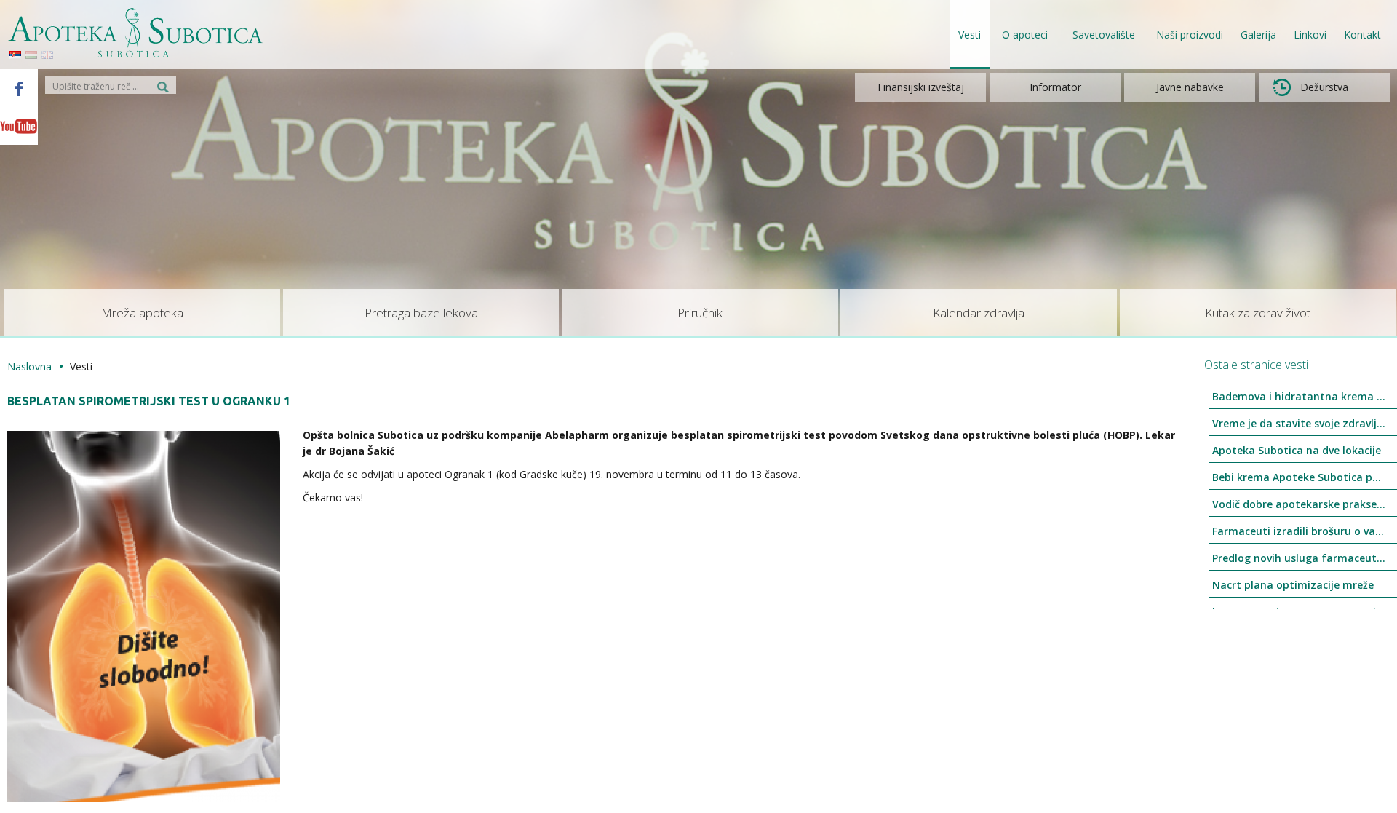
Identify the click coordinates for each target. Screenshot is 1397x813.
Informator (1055, 87)
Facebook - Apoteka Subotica (19, 88)
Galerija (1258, 34)
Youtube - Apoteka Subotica (19, 126)
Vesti (969, 34)
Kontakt (1362, 34)
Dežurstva (1324, 87)
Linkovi (1310, 34)
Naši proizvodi (1189, 34)
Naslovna (29, 366)
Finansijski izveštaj (920, 87)
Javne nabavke (1190, 87)
